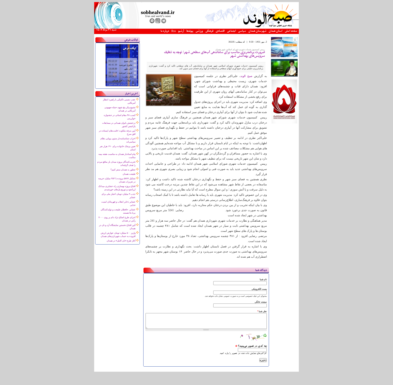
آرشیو (181, 31)
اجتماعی (231, 31)
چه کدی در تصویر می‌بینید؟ (251, 346)
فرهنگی (209, 31)
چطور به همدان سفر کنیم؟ (123, 169)
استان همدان (275, 31)
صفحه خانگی (261, 302)
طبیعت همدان (129, 174)
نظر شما (262, 311)
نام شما (263, 279)
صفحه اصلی (291, 31)
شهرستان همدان (257, 31)
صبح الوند (246, 76)
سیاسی (242, 31)
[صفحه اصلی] (196, 28)
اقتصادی (220, 31)
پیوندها (189, 31)
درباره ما (164, 31)
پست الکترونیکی (259, 289)
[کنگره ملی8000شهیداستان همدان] (284, 123)
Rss (173, 31)
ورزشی (199, 31)
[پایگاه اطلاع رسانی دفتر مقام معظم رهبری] (284, 76)
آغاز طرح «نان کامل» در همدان (121, 240)
